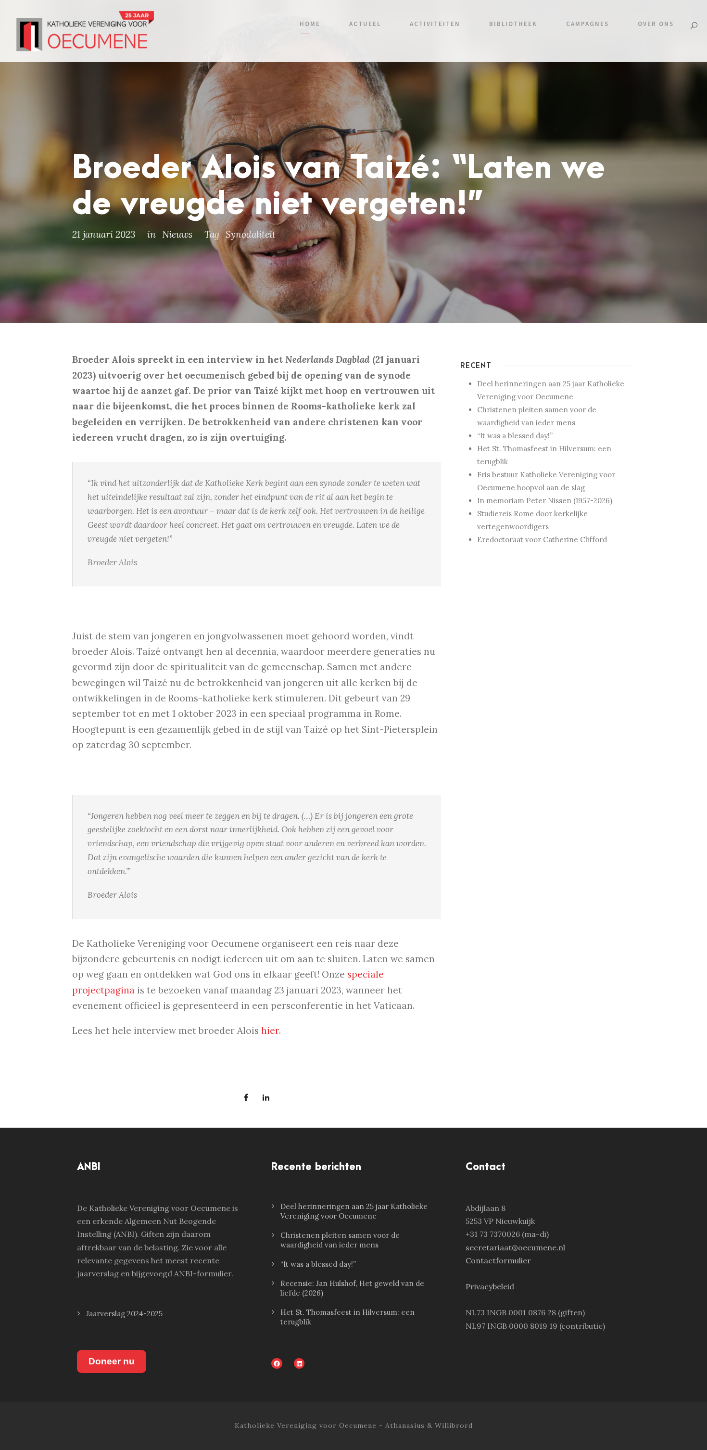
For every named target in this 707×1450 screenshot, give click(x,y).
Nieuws (177, 234)
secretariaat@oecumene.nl (515, 1247)
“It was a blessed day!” (515, 435)
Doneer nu (111, 1361)
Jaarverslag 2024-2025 (124, 1313)
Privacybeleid (490, 1286)
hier (270, 1030)
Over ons (656, 24)
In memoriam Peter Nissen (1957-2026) (544, 500)
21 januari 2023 (103, 234)
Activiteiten (435, 24)
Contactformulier (498, 1260)
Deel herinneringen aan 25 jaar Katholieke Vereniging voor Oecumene (354, 1211)
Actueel (365, 24)
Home (310, 24)
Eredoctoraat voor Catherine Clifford (542, 539)
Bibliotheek (513, 24)
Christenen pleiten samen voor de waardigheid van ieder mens (340, 1240)
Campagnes (587, 24)
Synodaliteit (251, 234)
